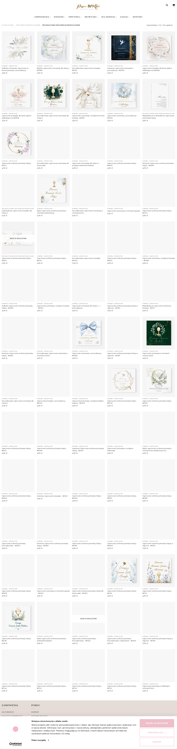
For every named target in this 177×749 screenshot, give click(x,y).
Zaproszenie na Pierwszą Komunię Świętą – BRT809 (122, 545)
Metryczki (90, 17)
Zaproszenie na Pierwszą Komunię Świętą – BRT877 (122, 259)
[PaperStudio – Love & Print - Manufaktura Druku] (88, 7)
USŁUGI (124, 17)
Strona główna (8, 25)
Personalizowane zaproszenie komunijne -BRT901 (86, 69)
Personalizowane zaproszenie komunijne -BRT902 (86, 259)
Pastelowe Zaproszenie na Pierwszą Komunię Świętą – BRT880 (52, 545)
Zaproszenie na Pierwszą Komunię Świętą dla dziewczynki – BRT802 (87, 592)
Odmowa (156, 742)
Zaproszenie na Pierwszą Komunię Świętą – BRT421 (52, 687)
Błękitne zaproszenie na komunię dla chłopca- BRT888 (53, 69)
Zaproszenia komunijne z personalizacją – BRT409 (51, 402)
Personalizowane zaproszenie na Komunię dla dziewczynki (53, 164)
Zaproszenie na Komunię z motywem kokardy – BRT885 (158, 259)
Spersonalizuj (156, 733)
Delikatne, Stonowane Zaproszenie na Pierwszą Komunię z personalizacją (15, 69)
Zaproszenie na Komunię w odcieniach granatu (123, 211)
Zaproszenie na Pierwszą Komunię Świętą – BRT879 (122, 164)
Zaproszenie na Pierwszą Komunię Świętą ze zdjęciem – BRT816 (157, 640)
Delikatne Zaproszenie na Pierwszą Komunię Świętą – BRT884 (17, 307)
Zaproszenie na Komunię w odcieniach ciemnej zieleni (155, 355)
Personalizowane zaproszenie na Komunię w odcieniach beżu (87, 212)
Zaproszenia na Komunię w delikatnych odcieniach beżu (156, 687)
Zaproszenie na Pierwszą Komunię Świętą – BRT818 (157, 497)
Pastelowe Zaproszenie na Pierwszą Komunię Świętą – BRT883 (158, 164)
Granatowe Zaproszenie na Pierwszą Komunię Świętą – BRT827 (88, 450)
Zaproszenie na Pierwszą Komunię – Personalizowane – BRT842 (84, 640)
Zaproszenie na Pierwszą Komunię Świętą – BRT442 (17, 687)
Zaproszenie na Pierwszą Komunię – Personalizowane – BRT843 (14, 545)
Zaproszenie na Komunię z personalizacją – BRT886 (87, 355)
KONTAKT (138, 17)
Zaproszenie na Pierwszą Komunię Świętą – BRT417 (157, 592)
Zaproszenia (41, 17)
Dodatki (59, 17)
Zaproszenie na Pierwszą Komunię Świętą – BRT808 (52, 450)
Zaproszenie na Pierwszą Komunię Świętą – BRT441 (52, 259)
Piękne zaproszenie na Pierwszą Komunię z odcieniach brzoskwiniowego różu (157, 450)
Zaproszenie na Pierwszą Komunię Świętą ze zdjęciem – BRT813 (157, 545)
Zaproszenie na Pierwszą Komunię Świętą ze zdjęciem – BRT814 (122, 307)
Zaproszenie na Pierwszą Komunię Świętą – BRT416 (122, 592)
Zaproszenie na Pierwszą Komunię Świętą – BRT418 (17, 640)
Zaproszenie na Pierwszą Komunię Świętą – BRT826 (17, 497)
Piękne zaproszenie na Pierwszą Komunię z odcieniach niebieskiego (51, 212)
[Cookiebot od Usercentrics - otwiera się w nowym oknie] (15, 744)
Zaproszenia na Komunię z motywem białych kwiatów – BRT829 (87, 402)
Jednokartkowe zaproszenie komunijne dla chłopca (17, 212)
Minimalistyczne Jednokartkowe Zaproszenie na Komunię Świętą (158, 117)
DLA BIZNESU (108, 17)
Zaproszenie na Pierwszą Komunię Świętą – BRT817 (122, 497)
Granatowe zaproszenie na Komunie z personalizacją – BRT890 (120, 69)
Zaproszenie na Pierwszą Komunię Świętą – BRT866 (87, 497)
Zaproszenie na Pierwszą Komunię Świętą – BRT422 (87, 687)
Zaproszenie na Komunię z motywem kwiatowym (120, 450)
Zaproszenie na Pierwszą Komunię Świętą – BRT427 (122, 687)
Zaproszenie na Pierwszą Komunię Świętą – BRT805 (17, 592)
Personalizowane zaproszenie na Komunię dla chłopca (53, 117)
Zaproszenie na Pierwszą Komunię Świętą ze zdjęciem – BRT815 (122, 355)
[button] (167, 5)
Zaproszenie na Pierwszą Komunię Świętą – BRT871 (17, 259)
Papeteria (74, 17)
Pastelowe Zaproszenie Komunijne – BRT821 (52, 496)
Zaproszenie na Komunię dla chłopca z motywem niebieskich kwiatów (85, 164)
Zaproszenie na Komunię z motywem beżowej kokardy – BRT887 (88, 117)
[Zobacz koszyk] (174, 5)
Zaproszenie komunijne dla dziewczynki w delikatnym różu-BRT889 (157, 69)
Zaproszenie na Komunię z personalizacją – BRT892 (122, 117)
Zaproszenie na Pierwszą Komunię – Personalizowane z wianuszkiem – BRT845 (121, 640)
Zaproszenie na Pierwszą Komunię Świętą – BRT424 (157, 212)
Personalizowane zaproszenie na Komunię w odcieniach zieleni (52, 355)
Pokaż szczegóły (39, 740)
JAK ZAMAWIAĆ (8, 712)
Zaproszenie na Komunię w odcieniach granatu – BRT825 (53, 592)
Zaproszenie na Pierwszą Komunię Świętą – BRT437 (17, 164)
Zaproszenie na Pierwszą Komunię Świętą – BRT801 (157, 402)
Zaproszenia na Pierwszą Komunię (28, 25)
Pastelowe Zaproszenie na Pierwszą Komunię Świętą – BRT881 (17, 355)
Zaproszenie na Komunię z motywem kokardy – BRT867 (53, 307)
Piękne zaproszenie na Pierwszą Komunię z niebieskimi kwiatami (51, 640)
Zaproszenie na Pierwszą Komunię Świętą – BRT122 (17, 450)
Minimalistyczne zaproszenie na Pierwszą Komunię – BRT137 (156, 307)
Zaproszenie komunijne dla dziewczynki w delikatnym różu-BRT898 (16, 117)
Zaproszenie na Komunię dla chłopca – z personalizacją (86, 307)
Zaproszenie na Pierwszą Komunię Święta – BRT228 (122, 402)
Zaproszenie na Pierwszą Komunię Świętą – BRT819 (87, 545)
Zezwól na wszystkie (157, 723)
